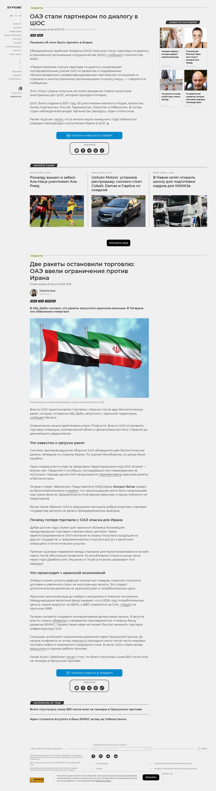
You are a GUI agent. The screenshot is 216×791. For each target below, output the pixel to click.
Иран (33, 301)
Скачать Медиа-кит (163, 774)
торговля (50, 301)
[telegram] (108, 756)
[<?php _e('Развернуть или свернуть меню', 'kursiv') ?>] (20, 89)
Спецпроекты (14, 79)
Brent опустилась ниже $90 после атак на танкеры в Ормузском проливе (86, 709)
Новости (17, 24)
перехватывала (110, 474)
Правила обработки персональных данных (175, 769)
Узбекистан (15, 97)
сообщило (115, 55)
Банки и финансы (12, 35)
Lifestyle (17, 51)
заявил (72, 490)
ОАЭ (33, 35)
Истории (17, 28)
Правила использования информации (173, 764)
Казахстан (16, 93)
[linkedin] (116, 756)
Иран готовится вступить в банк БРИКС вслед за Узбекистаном (78, 719)
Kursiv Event (15, 54)
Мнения (17, 43)
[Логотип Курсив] (14, 7)
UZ (16, 16)
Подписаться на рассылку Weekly (110, 745)
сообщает (37, 417)
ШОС (40, 35)
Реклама (17, 75)
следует (126, 604)
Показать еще (118, 243)
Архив (99, 769)
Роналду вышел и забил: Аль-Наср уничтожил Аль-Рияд (54, 181)
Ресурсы (17, 39)
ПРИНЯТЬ (151, 777)
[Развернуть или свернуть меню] (20, 63)
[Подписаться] (148, 749)
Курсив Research (13, 47)
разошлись (38, 648)
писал (58, 119)
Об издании (102, 764)
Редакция (16, 72)
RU (11, 16)
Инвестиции (15, 32)
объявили (59, 620)
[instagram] (101, 756)
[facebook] (93, 756)
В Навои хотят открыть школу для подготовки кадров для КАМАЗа (174, 181)
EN (20, 16)
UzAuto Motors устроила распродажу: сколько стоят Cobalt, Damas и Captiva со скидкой (117, 183)
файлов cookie (103, 780)
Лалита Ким (47, 290)
